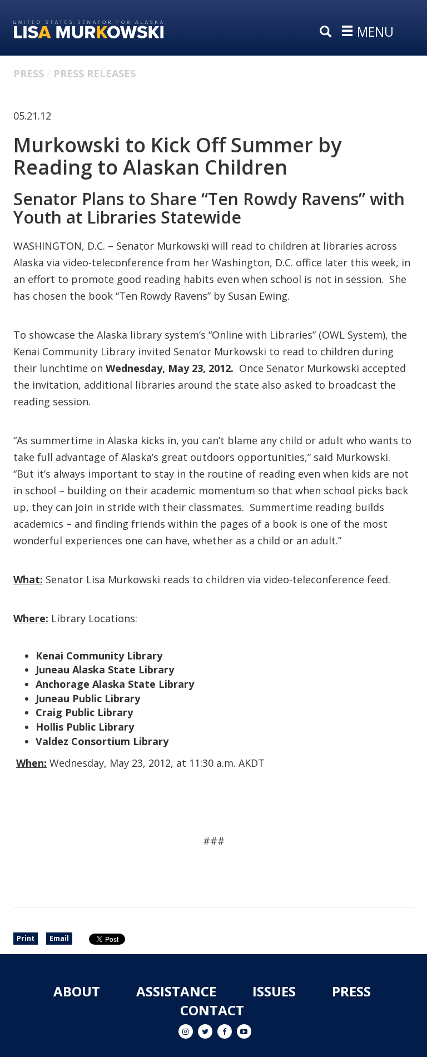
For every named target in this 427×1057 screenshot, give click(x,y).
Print (25, 938)
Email (59, 938)
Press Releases (94, 73)
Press (28, 73)
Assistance (176, 991)
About (76, 991)
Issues (274, 991)
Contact (212, 1010)
